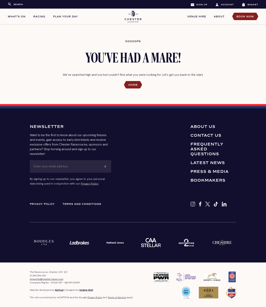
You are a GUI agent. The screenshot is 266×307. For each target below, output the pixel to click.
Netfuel (59, 290)
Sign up (198, 4)
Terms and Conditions (82, 204)
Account (224, 4)
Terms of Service (117, 297)
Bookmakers (207, 180)
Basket (250, 4)
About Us (202, 126)
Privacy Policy (89, 183)
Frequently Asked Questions (206, 149)
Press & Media (209, 171)
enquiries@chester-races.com (46, 279)
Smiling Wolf (86, 290)
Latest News (207, 162)
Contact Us (205, 135)
